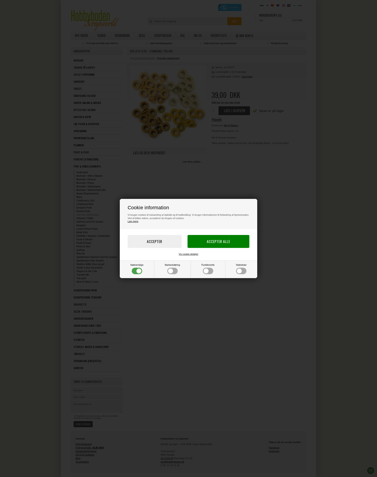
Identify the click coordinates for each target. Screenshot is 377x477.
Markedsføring (172, 265)
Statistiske (241, 265)
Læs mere (133, 221)
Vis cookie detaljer (188, 254)
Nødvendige (137, 265)
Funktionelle (208, 265)
